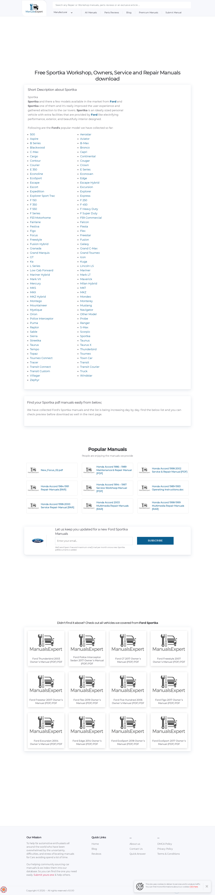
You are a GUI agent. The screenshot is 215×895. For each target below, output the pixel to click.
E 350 (33, 169)
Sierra (34, 336)
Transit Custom (40, 371)
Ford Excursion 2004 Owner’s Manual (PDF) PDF (46, 742)
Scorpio (85, 331)
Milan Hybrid (88, 283)
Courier (35, 165)
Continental (88, 156)
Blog (128, 12)
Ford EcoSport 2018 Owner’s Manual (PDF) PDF (128, 742)
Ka (31, 261)
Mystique (36, 309)
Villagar (35, 375)
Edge (83, 178)
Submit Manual (174, 12)
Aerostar (85, 134)
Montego (36, 301)
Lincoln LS (87, 266)
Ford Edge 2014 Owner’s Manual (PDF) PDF (87, 742)
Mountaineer (38, 305)
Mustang (86, 305)
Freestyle (36, 239)
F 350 (33, 204)
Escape (34, 182)
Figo (33, 231)
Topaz (34, 353)
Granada (35, 248)
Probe (84, 318)
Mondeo (85, 296)
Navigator (86, 309)
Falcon (84, 222)
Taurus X (85, 345)
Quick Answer (138, 853)
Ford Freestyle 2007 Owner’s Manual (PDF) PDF (169, 660)
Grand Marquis (40, 252)
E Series (85, 169)
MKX (33, 292)
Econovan (86, 174)
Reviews (96, 853)
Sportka (85, 336)
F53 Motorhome (40, 217)
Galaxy (84, 244)
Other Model (88, 314)
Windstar (86, 375)
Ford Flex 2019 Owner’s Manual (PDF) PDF (87, 702)
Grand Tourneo (90, 252)
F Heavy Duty (89, 209)
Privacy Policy (165, 848)
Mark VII (35, 279)
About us (135, 844)
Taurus (34, 345)
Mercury (35, 283)
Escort (34, 187)
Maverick (86, 279)
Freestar (85, 235)
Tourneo (85, 353)
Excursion (86, 187)
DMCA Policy (164, 844)
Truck (83, 371)
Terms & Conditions (168, 853)
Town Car (86, 358)
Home (95, 844)
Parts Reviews (111, 12)
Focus (34, 235)
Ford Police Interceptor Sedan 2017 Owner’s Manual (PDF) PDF (87, 660)
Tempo (34, 349)
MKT (83, 288)
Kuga (83, 261)
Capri (83, 152)
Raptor (34, 327)
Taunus (85, 340)
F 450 (83, 204)
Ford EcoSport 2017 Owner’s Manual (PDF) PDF (169, 742)
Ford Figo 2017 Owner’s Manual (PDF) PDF (169, 702)
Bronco (85, 147)
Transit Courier (89, 366)
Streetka (35, 340)
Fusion (84, 239)
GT (31, 257)
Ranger (85, 323)
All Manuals (91, 12)
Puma (34, 323)
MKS (33, 288)
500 (32, 134)
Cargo (34, 156)
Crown (84, 165)
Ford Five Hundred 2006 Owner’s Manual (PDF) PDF (128, 702)
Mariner (85, 270)
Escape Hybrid (89, 182)
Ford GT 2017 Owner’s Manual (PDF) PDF (128, 660)
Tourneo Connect (41, 358)
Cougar (85, 160)
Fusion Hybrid (39, 244)
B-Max (84, 143)
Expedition (37, 191)
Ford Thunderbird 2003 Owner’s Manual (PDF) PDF (46, 660)
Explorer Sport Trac (42, 195)
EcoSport (36, 178)
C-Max (34, 152)
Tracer (34, 362)
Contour (35, 160)
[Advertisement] (107, 43)
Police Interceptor (41, 318)
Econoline (36, 174)
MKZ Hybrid (38, 296)
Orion (33, 314)
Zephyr (34, 380)
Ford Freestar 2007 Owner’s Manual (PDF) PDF (46, 702)
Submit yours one (44, 875)
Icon (83, 257)
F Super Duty (88, 213)
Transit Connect (40, 366)
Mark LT (85, 274)
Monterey (86, 301)
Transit (84, 362)
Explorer (85, 191)
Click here (194, 887)
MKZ (83, 292)
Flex (83, 231)
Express (85, 195)
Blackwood (37, 147)
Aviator (85, 138)
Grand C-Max (89, 248)
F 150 (33, 200)
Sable (33, 331)
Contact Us (136, 848)
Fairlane (35, 222)
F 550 (33, 209)
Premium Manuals (148, 12)
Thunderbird (88, 349)
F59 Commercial (91, 217)
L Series (35, 266)
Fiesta (84, 226)
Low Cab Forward (41, 270)
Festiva (34, 226)
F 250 (83, 200)
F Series (35, 213)
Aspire (34, 138)
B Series (35, 143)
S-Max (84, 327)
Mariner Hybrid (40, 274)
